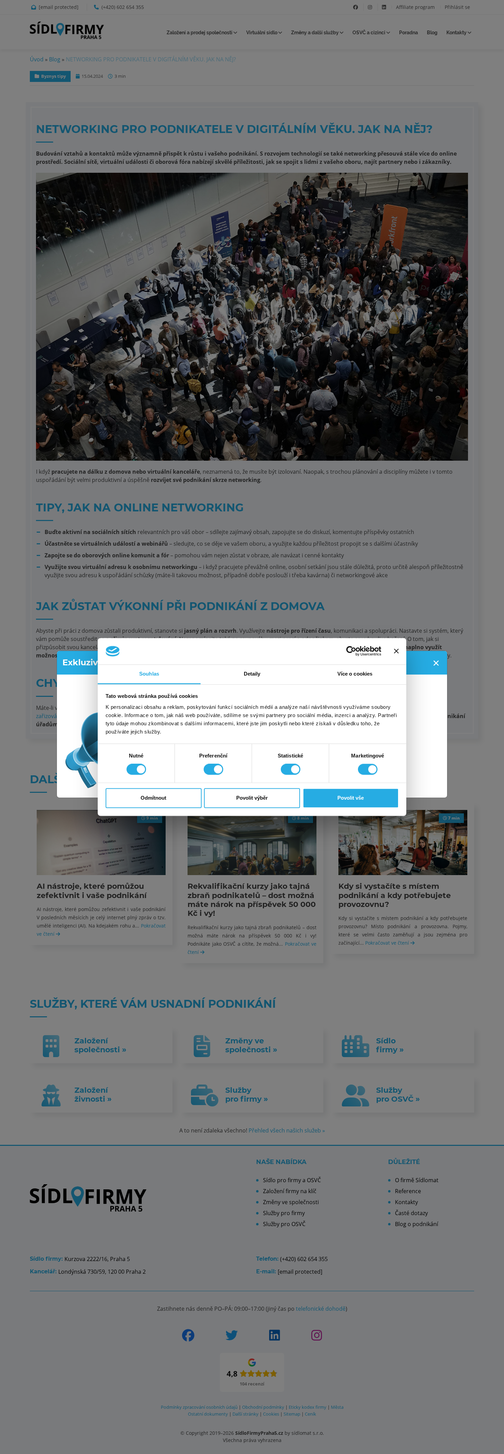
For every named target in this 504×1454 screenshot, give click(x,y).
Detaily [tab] (252, 674)
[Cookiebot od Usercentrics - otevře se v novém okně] (351, 651)
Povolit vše (350, 798)
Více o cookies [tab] (354, 674)
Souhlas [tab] (149, 674)
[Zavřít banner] (396, 651)
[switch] (213, 769)
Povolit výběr (252, 798)
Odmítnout (153, 798)
